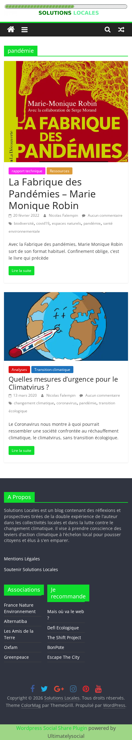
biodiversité (24, 223)
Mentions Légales (22, 559)
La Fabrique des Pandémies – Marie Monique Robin (52, 193)
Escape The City (63, 657)
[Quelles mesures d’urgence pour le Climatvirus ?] (66, 295)
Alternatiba (15, 621)
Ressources (59, 171)
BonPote (55, 647)
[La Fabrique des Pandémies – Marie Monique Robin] (66, 64)
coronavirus (66, 403)
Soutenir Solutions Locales (31, 569)
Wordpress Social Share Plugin (52, 728)
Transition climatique (52, 369)
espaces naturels (66, 223)
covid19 (42, 223)
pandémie (92, 223)
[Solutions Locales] (11, 29)
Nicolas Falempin (64, 215)
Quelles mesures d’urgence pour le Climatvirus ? (63, 382)
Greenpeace (16, 657)
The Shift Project (64, 637)
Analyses (19, 369)
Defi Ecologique (63, 628)
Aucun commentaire (104, 215)
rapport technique (27, 171)
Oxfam (10, 647)
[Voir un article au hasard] (121, 29)
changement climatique (34, 403)
